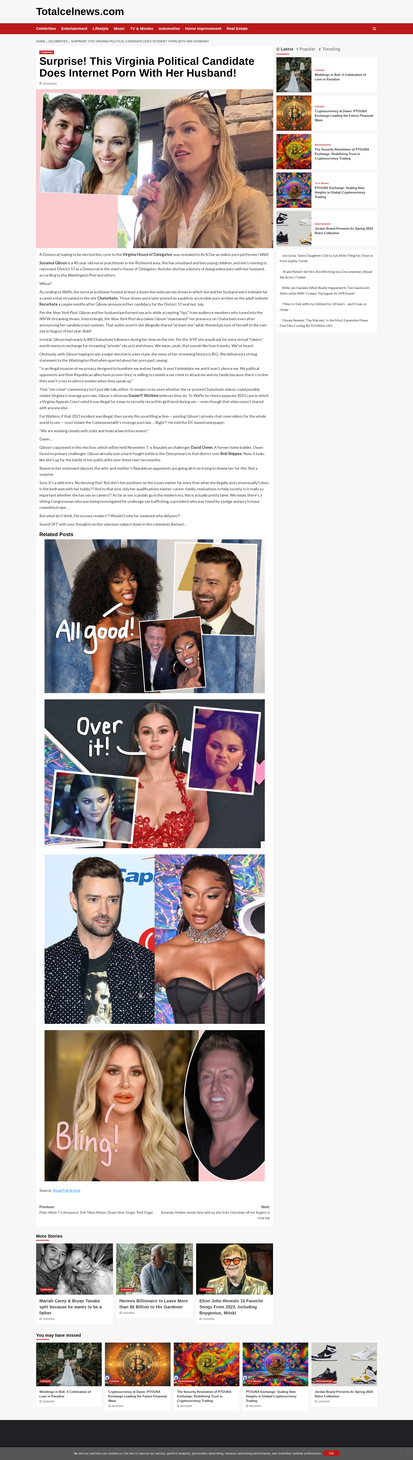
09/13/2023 (50, 83)
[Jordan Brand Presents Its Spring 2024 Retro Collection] (294, 228)
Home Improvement (203, 28)
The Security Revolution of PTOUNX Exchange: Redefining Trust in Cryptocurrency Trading (342, 154)
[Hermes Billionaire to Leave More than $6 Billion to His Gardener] (154, 1269)
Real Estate (237, 28)
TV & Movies (141, 28)
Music (119, 28)
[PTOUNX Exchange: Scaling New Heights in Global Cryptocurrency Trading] (294, 190)
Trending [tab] (330, 49)
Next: (215, 1212)
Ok (331, 1453)
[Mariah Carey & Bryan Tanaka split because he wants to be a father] (74, 1269)
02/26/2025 (48, 1401)
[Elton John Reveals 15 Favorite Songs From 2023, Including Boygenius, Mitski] (234, 1269)
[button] (374, 28)
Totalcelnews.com (80, 11)
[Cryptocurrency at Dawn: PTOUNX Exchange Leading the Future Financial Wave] (294, 113)
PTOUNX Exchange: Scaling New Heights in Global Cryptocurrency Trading (340, 192)
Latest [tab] (286, 49)
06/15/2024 (117, 1406)
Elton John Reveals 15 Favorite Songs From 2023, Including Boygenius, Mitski (231, 1306)
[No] (407, 1453)
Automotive (169, 28)
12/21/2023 (48, 1319)
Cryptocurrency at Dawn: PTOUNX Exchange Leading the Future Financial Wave (344, 115)
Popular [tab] (306, 49)
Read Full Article (66, 1190)
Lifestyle (100, 28)
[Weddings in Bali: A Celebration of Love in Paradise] (294, 74)
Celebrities (46, 28)
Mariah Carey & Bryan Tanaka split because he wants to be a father (70, 1306)
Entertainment (74, 28)
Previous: (96, 1209)
